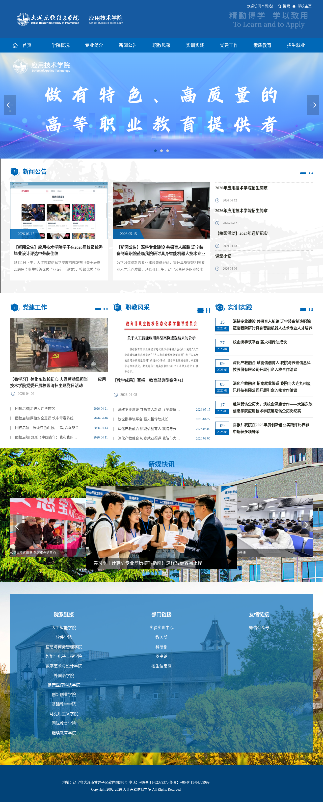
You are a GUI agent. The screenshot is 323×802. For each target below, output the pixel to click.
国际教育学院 (64, 723)
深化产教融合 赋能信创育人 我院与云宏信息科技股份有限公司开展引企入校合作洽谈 (150, 429)
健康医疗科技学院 (64, 685)
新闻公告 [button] (128, 45)
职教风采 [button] (161, 45)
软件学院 (64, 637)
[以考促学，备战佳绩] (161, 527)
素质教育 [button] (262, 45)
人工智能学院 (64, 628)
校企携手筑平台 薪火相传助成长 (143, 419)
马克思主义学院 (64, 714)
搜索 (286, 6)
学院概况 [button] (60, 45)
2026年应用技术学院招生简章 (241, 188)
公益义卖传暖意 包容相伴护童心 (239, 553)
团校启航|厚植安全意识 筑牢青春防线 (44, 418)
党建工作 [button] (229, 45)
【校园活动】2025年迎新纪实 (241, 233)
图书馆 (161, 656)
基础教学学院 (64, 704)
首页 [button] (27, 45)
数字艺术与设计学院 (64, 666)
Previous (10, 105)
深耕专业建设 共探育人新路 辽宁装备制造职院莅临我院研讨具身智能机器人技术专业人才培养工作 (150, 409)
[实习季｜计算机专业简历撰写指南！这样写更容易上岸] (58, 527)
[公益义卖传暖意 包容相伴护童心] (264, 527)
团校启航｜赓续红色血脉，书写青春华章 (47, 428)
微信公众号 (259, 628)
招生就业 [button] (296, 45)
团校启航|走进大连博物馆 (35, 408)
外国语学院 (64, 676)
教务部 (161, 637)
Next (313, 105)
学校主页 (305, 6)
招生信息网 (161, 666)
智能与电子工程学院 (64, 656)
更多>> (306, 173)
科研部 (161, 647)
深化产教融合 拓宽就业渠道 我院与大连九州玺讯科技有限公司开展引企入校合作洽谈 (150, 438)
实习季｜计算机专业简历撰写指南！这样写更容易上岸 (48, 553)
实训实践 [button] (195, 45)
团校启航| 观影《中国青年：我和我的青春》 (47, 437)
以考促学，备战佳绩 (113, 563)
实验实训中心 (161, 628)
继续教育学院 (64, 733)
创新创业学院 (64, 694)
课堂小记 (223, 256)
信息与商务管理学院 (64, 647)
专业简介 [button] (94, 45)
